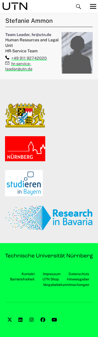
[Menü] (93, 6)
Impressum (52, 274)
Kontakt (28, 274)
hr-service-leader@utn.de (18, 66)
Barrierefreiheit (22, 279)
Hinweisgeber (78, 279)
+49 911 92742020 (29, 58)
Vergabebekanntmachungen (66, 285)
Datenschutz (79, 274)
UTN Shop (50, 279)
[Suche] (78, 7)
